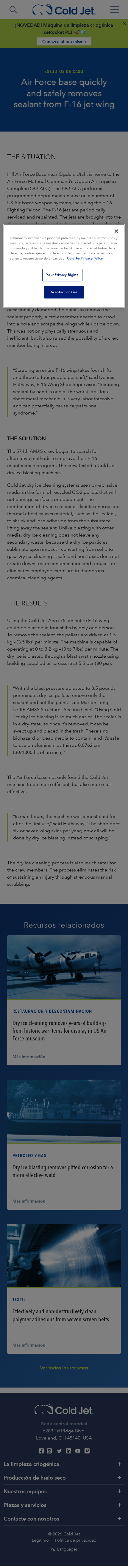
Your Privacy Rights (62, 275)
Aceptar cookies (64, 292)
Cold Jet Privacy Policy (85, 259)
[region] (64, 266)
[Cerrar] (116, 231)
